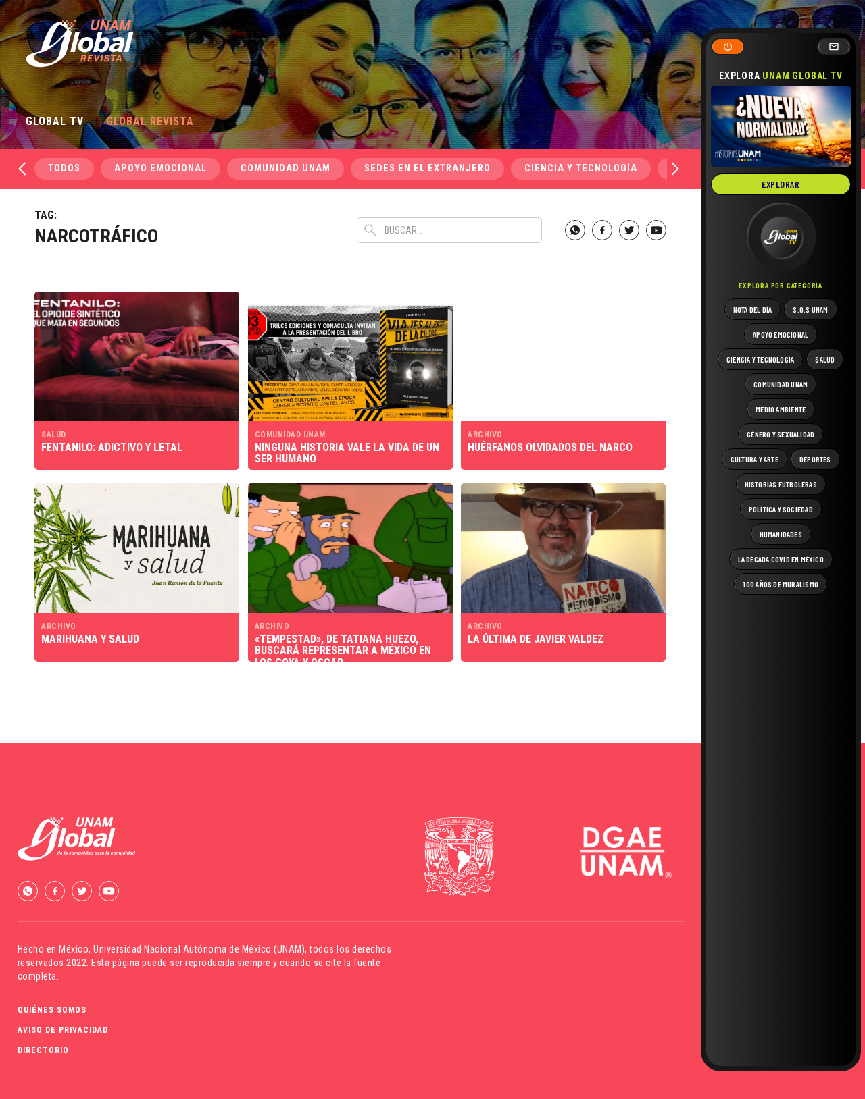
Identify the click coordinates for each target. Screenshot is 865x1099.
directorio (43, 1050)
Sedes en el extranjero (427, 168)
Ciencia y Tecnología (580, 168)
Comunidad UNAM (285, 168)
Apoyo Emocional (160, 168)
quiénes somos (52, 1010)
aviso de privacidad (63, 1030)
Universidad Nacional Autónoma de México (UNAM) (199, 949)
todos (64, 168)
